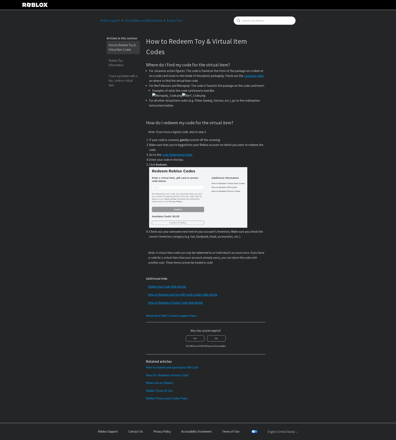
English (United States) (282, 431)
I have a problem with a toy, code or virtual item (123, 80)
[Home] (35, 5)
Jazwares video (254, 76)
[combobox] (265, 20)
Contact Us (135, 431)
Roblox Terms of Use (159, 391)
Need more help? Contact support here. (171, 316)
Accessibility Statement (196, 431)
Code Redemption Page (177, 155)
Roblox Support (110, 20)
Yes (195, 338)
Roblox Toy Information (116, 63)
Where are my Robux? (160, 383)
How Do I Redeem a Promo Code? (167, 375)
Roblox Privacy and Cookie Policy (167, 398)
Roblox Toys (174, 20)
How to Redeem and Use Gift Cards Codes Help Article (182, 295)
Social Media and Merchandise (143, 20)
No (216, 338)
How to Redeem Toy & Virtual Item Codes (122, 47)
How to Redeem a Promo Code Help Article (175, 303)
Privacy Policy (162, 431)
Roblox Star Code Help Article (167, 287)
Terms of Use (230, 431)
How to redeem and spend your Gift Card (172, 367)
